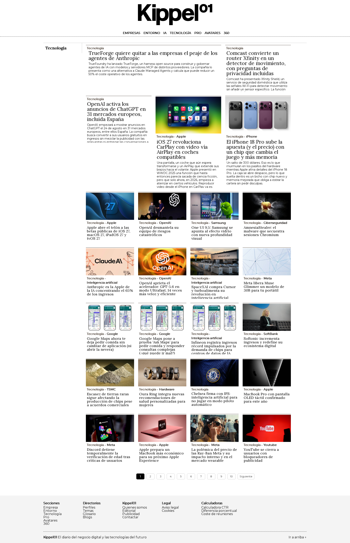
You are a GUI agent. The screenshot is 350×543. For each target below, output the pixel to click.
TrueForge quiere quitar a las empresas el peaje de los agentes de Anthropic (153, 55)
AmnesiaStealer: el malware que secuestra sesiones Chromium (264, 231)
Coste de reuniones (217, 514)
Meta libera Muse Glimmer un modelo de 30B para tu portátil (264, 287)
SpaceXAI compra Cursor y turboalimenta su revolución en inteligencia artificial (213, 292)
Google (112, 334)
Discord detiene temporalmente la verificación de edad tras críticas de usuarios (108, 455)
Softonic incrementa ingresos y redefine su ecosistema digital (263, 342)
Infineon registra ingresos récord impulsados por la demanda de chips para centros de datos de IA (214, 348)
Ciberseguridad (275, 223)
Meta (268, 278)
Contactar (130, 517)
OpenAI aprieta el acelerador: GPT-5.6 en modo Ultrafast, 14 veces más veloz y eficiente (160, 288)
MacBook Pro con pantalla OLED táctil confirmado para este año (267, 398)
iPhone (251, 136)
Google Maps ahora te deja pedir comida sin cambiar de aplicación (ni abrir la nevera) (109, 344)
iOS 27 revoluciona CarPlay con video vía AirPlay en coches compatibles (182, 149)
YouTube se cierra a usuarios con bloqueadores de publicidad (261, 455)
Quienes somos (134, 507)
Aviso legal (170, 507)
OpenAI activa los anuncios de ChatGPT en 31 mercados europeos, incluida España (116, 111)
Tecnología (180, 33)
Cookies (168, 510)
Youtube (270, 445)
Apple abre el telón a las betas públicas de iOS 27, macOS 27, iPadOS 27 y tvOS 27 (108, 233)
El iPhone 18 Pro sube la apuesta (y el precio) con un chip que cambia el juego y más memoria (255, 149)
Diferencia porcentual (219, 510)
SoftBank (271, 334)
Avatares (212, 33)
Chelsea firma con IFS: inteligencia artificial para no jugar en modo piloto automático (214, 399)
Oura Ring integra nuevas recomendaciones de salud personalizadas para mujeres (162, 399)
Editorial (129, 510)
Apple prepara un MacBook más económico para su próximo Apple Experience (161, 455)
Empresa (50, 507)
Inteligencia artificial (102, 282)
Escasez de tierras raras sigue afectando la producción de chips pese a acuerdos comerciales (109, 399)
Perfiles (89, 507)
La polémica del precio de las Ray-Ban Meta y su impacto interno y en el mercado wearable (214, 455)
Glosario (89, 514)
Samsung (218, 223)
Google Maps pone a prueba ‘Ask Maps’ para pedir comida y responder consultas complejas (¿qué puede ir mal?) (162, 345)
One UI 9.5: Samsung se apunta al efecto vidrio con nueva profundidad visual (212, 233)
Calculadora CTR (214, 507)
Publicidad (131, 514)
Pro (197, 33)
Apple (181, 136)
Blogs (87, 517)
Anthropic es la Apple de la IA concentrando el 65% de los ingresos (110, 290)
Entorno (151, 33)
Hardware (166, 389)
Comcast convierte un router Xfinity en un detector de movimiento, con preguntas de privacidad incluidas (256, 63)
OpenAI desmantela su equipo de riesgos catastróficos (159, 231)
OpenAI (165, 223)
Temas (88, 510)
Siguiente (246, 476)
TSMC (111, 389)
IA (164, 33)
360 (226, 33)
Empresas (131, 33)
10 (231, 476)
